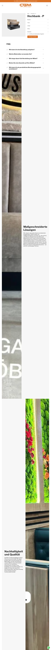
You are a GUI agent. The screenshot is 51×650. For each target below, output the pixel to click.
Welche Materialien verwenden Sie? (20, 54)
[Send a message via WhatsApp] (48, 647)
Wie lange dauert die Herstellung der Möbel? (23, 58)
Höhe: (28, 28)
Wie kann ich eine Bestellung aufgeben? (22, 49)
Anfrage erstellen (33, 36)
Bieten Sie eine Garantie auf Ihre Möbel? (22, 63)
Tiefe (28, 22)
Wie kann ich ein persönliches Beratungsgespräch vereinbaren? (25, 68)
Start (28, 13)
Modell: (29, 19)
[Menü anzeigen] (2, 5)
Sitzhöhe (29, 31)
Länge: (28, 25)
